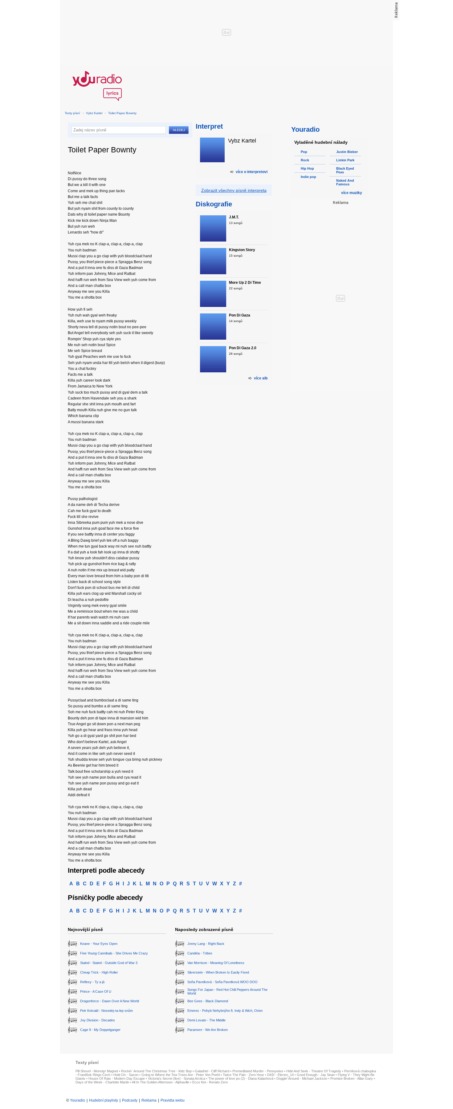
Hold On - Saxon (125, 1075)
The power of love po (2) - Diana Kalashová (240, 1078)
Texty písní (72, 113)
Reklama (149, 1100)
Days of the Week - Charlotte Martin (102, 1082)
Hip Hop (307, 168)
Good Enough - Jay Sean (316, 1075)
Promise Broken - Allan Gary (351, 1078)
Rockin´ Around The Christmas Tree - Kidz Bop (156, 1071)
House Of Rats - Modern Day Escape (116, 1078)
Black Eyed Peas (345, 170)
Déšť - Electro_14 (280, 1075)
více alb (260, 378)
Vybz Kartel (94, 113)
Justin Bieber (347, 152)
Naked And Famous (345, 182)
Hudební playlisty (103, 1100)
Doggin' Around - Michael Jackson (301, 1078)
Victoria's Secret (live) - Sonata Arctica (176, 1078)
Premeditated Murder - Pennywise (257, 1071)
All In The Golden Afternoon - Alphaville (160, 1082)
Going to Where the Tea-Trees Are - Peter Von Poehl (180, 1075)
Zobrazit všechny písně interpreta (234, 190)
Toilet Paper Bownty (122, 113)
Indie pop (308, 177)
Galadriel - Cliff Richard (212, 1071)
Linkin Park (345, 160)
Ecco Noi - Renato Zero (210, 1082)
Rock (305, 160)
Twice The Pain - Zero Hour (243, 1075)
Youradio (77, 1100)
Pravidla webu (173, 1100)
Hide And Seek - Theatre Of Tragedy (313, 1071)
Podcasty (129, 1100)
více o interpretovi (251, 172)
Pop (304, 152)
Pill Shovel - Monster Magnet (97, 1071)
